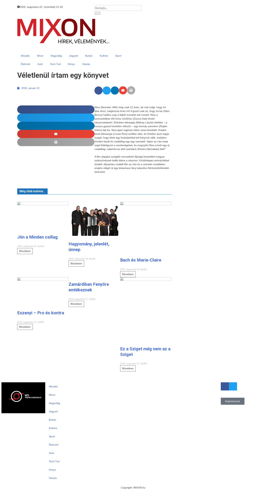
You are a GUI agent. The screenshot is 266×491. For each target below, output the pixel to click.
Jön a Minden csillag (37, 237)
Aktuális (25, 55)
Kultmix (104, 55)
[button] (98, 90)
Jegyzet (73, 55)
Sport (118, 55)
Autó (40, 64)
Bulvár (88, 55)
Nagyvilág (56, 55)
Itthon (40, 55)
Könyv (71, 64)
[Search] (97, 13)
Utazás (86, 64)
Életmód (25, 64)
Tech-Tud (55, 64)
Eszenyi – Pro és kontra (40, 312)
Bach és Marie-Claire (140, 260)
